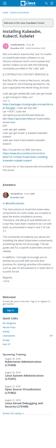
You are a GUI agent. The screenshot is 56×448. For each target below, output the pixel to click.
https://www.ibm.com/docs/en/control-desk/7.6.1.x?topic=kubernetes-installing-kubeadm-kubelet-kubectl (25, 157)
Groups (6, 340)
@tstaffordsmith (15, 203)
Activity (6, 331)
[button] (6, 46)
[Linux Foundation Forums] (27, 3)
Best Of (6, 344)
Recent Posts (9, 327)
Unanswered (28, 335)
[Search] (46, 3)
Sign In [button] (10, 310)
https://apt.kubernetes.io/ (21, 118)
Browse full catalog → (13, 413)
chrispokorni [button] (16, 193)
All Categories (9, 323)
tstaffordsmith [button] (17, 44)
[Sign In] (51, 3)
